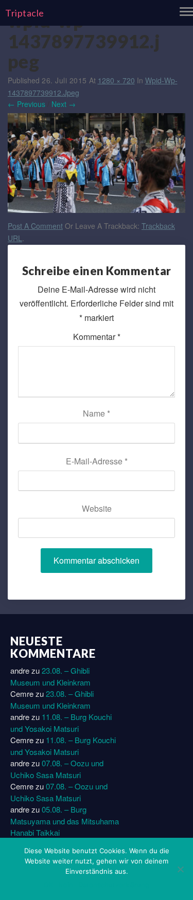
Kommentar (96, 337)
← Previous (26, 104)
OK (48, 884)
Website (97, 508)
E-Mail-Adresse (97, 461)
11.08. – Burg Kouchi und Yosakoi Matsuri (61, 722)
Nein (65, 884)
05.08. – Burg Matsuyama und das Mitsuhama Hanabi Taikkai (64, 821)
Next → (63, 104)
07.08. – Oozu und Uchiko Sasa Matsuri (56, 769)
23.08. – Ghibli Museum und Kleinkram (50, 676)
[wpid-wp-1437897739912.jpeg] (96, 165)
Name (96, 413)
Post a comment (35, 226)
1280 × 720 (116, 80)
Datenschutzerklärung (113, 884)
